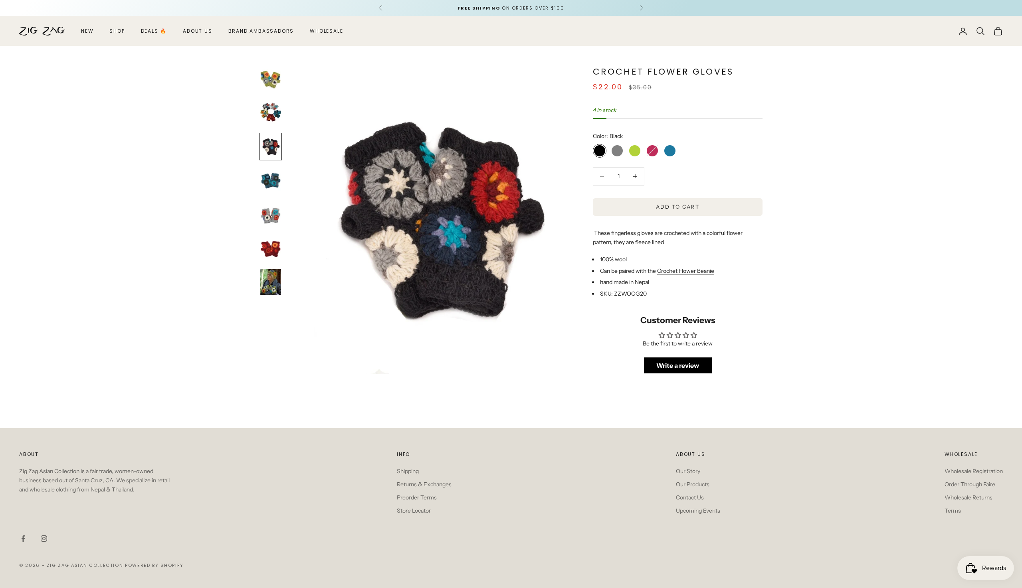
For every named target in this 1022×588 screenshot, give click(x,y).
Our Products (692, 484)
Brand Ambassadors (261, 31)
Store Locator (414, 510)
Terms (953, 510)
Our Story (688, 471)
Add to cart (677, 206)
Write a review (677, 365)
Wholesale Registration (974, 471)
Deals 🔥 (154, 31)
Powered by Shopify (154, 565)
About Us (197, 31)
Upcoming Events (698, 510)
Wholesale (326, 31)
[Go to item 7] (270, 282)
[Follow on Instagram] (44, 539)
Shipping (408, 471)
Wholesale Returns (968, 497)
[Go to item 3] (270, 146)
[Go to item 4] (270, 180)
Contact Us (690, 497)
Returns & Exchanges (424, 484)
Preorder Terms (417, 497)
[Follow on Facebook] (23, 539)
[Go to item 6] (270, 248)
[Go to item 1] (270, 79)
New (87, 31)
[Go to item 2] (270, 112)
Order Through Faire (970, 484)
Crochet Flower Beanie (685, 270)
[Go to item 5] (270, 214)
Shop (117, 31)
